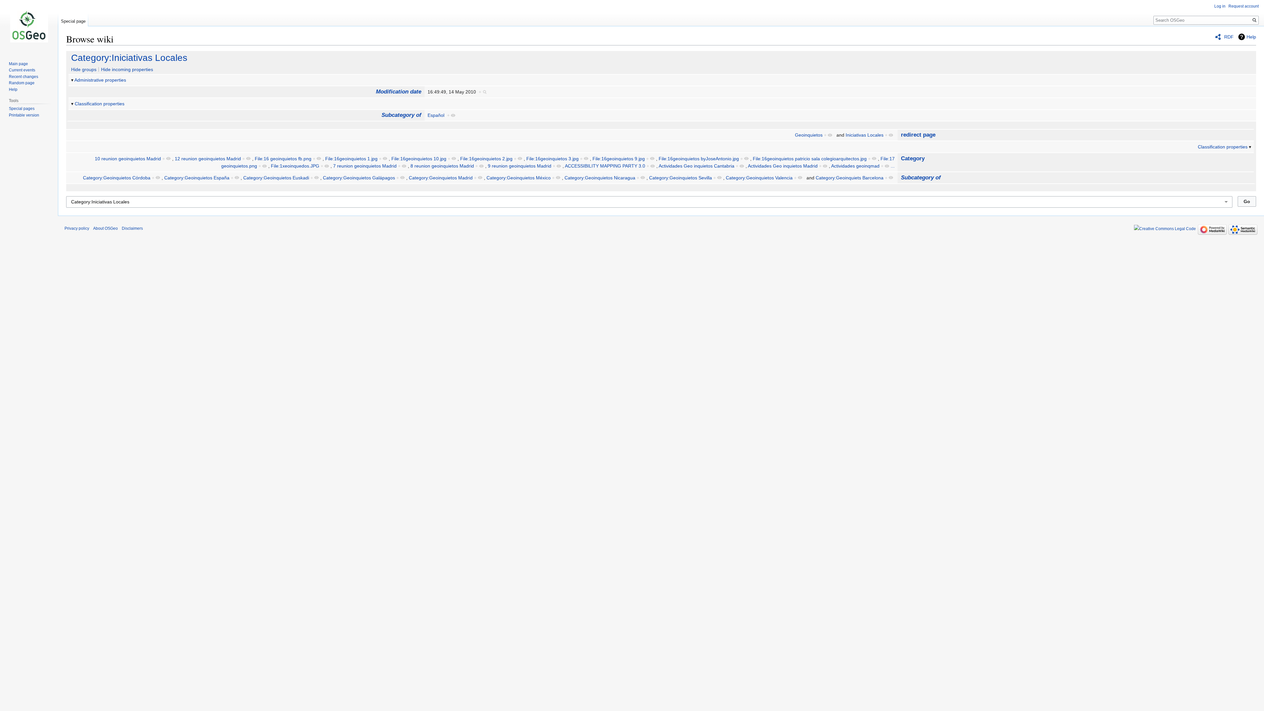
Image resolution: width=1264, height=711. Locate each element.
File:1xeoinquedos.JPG (295, 166)
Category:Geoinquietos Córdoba (116, 177)
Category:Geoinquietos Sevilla (680, 177)
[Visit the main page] (29, 26)
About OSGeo (105, 228)
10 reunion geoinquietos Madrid (128, 158)
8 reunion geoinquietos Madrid (442, 166)
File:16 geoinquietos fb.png (283, 158)
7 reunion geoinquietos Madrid (365, 166)
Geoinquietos (809, 135)
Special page (73, 21)
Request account (1243, 6)
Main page (18, 64)
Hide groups (83, 69)
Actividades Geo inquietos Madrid (783, 166)
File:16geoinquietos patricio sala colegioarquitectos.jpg (810, 158)
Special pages (22, 108)
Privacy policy (77, 228)
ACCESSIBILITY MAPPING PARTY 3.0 (605, 166)
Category (913, 158)
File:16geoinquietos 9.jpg (618, 158)
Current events (22, 70)
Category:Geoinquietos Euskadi (276, 177)
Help (1251, 37)
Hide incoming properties (127, 69)
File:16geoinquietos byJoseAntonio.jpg (699, 158)
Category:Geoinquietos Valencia (759, 177)
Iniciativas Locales (864, 135)
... (893, 166)
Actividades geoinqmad (855, 166)
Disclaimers (132, 228)
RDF (1229, 37)
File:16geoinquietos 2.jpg (486, 158)
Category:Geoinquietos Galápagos (359, 177)
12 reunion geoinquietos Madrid (208, 158)
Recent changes (23, 76)
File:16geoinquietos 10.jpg (418, 158)
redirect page (918, 135)
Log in (1219, 6)
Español (436, 115)
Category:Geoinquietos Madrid (441, 177)
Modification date (398, 92)
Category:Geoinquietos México (519, 177)
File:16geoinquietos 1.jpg (351, 158)
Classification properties (99, 103)
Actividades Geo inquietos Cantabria (696, 166)
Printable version (24, 115)
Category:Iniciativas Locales (129, 58)
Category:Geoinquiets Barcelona (849, 177)
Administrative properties (100, 80)
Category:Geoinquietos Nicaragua (600, 177)
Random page (22, 83)
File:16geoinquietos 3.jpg (552, 158)
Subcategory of (401, 115)
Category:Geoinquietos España (196, 177)
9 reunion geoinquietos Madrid (519, 166)
